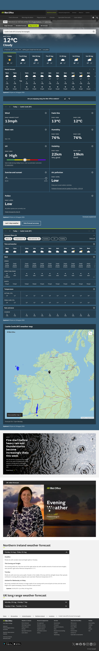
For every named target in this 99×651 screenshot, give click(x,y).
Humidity (46, 239)
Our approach (40, 623)
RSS (89, 630)
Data (55, 629)
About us (81, 12)
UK (44, 26)
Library (38, 632)
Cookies (90, 625)
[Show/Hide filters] (94, 235)
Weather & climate (51, 12)
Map (33, 26)
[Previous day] (5, 106)
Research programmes (64, 12)
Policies (90, 620)
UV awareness (9, 165)
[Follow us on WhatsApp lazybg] (94, 644)
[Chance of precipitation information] (45, 129)
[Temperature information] (94, 289)
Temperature (18, 239)
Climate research (41, 627)
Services (74, 12)
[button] (49, 372)
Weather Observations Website (8, 633)
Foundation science (42, 630)
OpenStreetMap (90, 417)
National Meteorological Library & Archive (8, 628)
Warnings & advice (27, 17)
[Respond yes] (65, 98)
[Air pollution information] (92, 172)
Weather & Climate (26, 620)
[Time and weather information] (94, 244)
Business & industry (59, 627)
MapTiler (84, 417)
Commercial (74, 625)
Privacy (90, 629)
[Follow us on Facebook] (80, 644)
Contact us (73, 632)
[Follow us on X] (73, 644)
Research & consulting (59, 630)
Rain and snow (32, 239)
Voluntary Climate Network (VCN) (7, 637)
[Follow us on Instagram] (87, 644)
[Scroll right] (93, 69)
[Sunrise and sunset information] (45, 172)
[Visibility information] (92, 146)
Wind (6, 239)
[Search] (93, 31)
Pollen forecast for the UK (12, 212)
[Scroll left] (89, 69)
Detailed (21, 26)
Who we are (74, 623)
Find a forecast (13, 17)
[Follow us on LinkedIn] (91, 644)
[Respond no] (69, 98)
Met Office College (7, 623)
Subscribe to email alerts (77, 634)
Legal (90, 627)
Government (57, 623)
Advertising (56, 634)
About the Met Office (76, 620)
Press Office (74, 627)
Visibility (62, 239)
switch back (48, 22)
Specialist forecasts (64, 17)
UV (54, 239)
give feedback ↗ (38, 22)
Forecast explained (89, 217)
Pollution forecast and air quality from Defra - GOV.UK (67, 188)
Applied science (41, 629)
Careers (88, 12)
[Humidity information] (92, 129)
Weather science (41, 625)
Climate (52, 17)
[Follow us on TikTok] (84, 644)
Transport (56, 625)
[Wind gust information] (45, 113)
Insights (56, 632)
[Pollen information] (92, 196)
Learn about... (78, 17)
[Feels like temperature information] (92, 113)
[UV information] (45, 146)
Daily (8, 26)
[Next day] (9, 106)
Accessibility (92, 623)
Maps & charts (41, 17)
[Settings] (93, 17)
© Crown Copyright (91, 649)
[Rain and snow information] (94, 308)
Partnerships (74, 630)
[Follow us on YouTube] (77, 644)
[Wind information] (94, 257)
